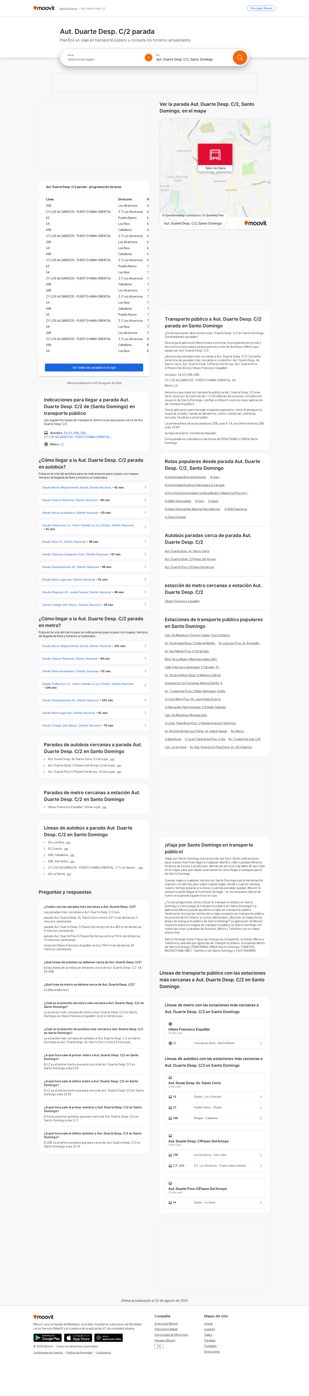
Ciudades (210, 1346)
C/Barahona (173, 739)
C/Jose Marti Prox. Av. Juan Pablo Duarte (193, 699)
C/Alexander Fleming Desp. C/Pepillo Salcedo (195, 707)
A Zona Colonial (175, 517)
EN (159, 1346)
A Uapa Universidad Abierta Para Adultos (192, 509)
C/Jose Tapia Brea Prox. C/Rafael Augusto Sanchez (200, 723)
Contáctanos (103, 1352)
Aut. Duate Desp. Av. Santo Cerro (187, 551)
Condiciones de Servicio (48, 1352)
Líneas (208, 1323)
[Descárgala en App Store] (78, 1338)
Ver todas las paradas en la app (94, 367)
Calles (208, 1334)
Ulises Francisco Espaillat (182, 601)
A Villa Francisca (235, 509)
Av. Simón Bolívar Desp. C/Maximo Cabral (192, 675)
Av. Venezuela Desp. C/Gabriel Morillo (190, 643)
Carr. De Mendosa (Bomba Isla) (186, 715)
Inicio (71, 55)
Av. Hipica (237, 731)
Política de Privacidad (79, 1352)
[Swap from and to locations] (148, 57)
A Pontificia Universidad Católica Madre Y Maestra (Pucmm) (206, 493)
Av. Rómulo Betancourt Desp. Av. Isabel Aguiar (196, 731)
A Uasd (213, 501)
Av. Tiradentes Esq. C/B (244, 739)
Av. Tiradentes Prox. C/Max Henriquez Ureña (195, 691)
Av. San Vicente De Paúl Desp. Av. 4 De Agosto (221, 747)
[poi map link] (215, 174)
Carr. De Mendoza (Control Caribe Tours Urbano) (197, 635)
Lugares (209, 1329)
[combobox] (104, 59)
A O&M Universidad (178, 501)
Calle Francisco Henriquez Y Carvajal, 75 (192, 667)
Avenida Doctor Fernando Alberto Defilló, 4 (193, 683)
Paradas (209, 1340)
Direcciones (212, 1351)
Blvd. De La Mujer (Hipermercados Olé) (191, 659)
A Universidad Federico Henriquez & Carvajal (194, 485)
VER (112, 759)
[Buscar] (240, 57)
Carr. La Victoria (175, 747)
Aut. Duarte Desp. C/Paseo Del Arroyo (190, 559)
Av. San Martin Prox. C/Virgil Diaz (187, 651)
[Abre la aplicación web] (108, 1338)
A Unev (214, 477)
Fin (158, 55)
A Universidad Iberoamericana (185, 477)
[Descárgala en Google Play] (47, 1338)
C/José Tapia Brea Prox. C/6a (205, 739)
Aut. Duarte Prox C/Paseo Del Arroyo (189, 567)
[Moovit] (44, 8)
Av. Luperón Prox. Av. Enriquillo (239, 643)
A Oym (199, 501)
